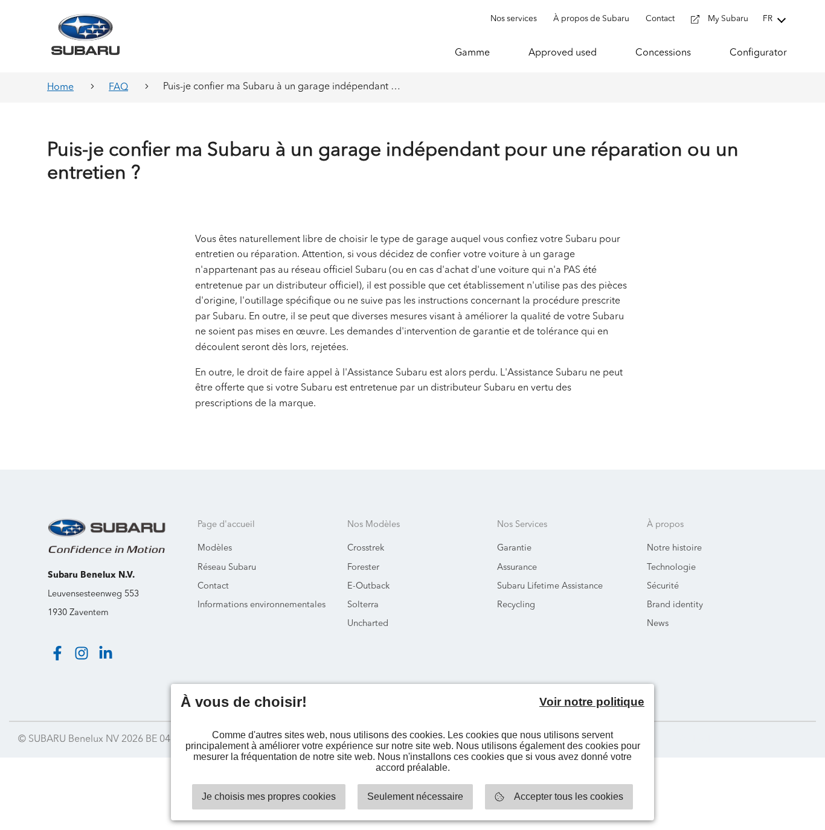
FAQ (118, 87)
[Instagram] (81, 653)
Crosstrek (365, 548)
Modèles (214, 548)
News (658, 623)
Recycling (516, 605)
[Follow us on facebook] (57, 653)
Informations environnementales (261, 605)
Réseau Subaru (226, 567)
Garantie (514, 548)
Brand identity (675, 605)
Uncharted (367, 623)
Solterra (363, 605)
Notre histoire (674, 548)
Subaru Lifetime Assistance (550, 586)
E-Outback (368, 586)
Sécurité (663, 586)
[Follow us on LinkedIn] (105, 653)
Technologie (671, 567)
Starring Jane (777, 739)
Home (60, 87)
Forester (363, 567)
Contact (213, 586)
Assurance (517, 567)
